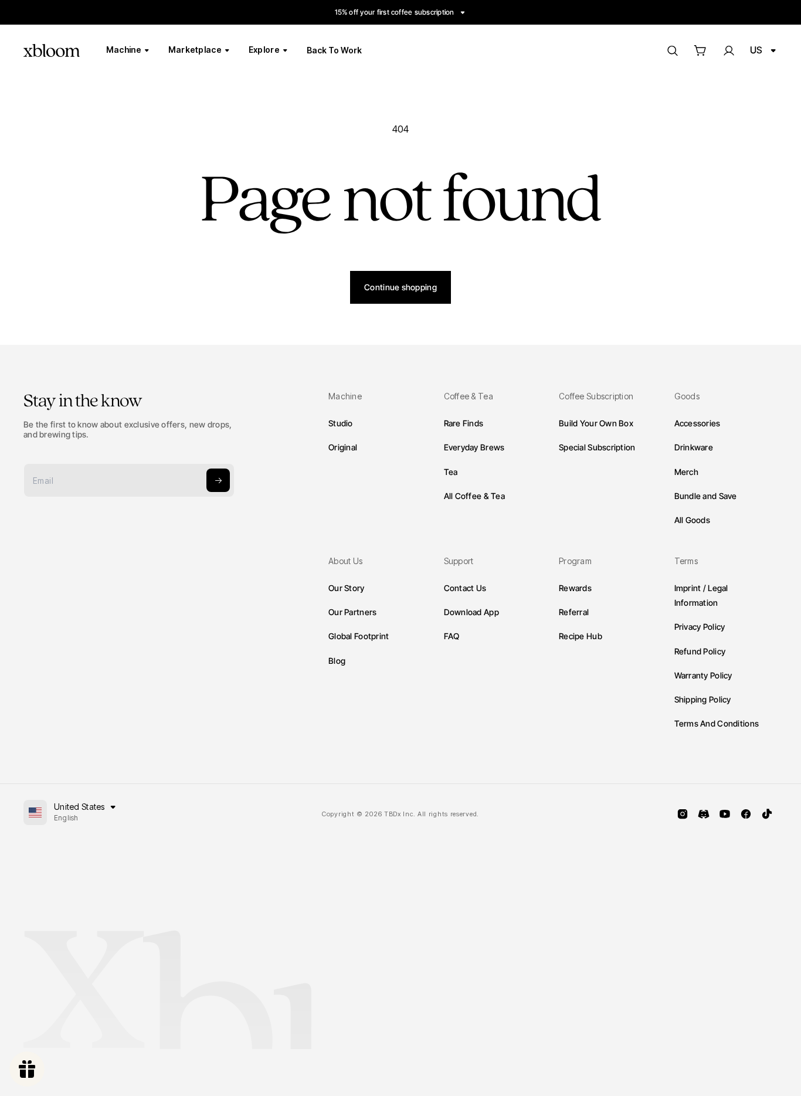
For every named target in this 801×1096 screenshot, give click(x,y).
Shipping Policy (702, 699)
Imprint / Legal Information (701, 595)
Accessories (697, 423)
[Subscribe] (218, 480)
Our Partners (352, 612)
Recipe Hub (580, 636)
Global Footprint (358, 636)
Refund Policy (700, 651)
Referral (574, 612)
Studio (340, 423)
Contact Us (465, 588)
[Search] (672, 50)
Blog (336, 661)
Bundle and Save (705, 496)
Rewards (575, 588)
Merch (686, 472)
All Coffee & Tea (474, 496)
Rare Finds (464, 423)
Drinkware (694, 447)
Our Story (346, 588)
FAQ (452, 636)
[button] (700, 50)
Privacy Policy (699, 627)
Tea (451, 472)
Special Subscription (597, 447)
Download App (471, 612)
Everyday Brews (474, 447)
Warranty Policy (703, 675)
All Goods (692, 520)
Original (342, 447)
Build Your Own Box (596, 423)
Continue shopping (400, 287)
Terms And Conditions (716, 723)
